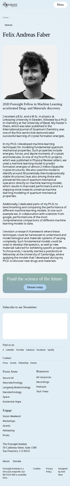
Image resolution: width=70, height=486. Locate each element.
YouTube (20, 349)
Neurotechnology (12, 382)
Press (5, 362)
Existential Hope (12, 401)
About (6, 461)
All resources (43, 377)
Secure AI (8, 377)
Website (8, 25)
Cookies (37, 468)
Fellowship (23, 362)
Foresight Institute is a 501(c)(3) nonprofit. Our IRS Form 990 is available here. (14, 473)
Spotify (51, 349)
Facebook (41, 349)
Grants (13, 362)
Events (33, 362)
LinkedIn (10, 349)
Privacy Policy (49, 470)
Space (6, 396)
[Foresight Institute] (10, 4)
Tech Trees (42, 391)
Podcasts (41, 386)
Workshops (9, 421)
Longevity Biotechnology (16, 387)
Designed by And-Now (62, 471)
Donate (17, 461)
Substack (30, 349)
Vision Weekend (12, 416)
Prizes (6, 435)
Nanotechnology (12, 392)
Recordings (42, 382)
